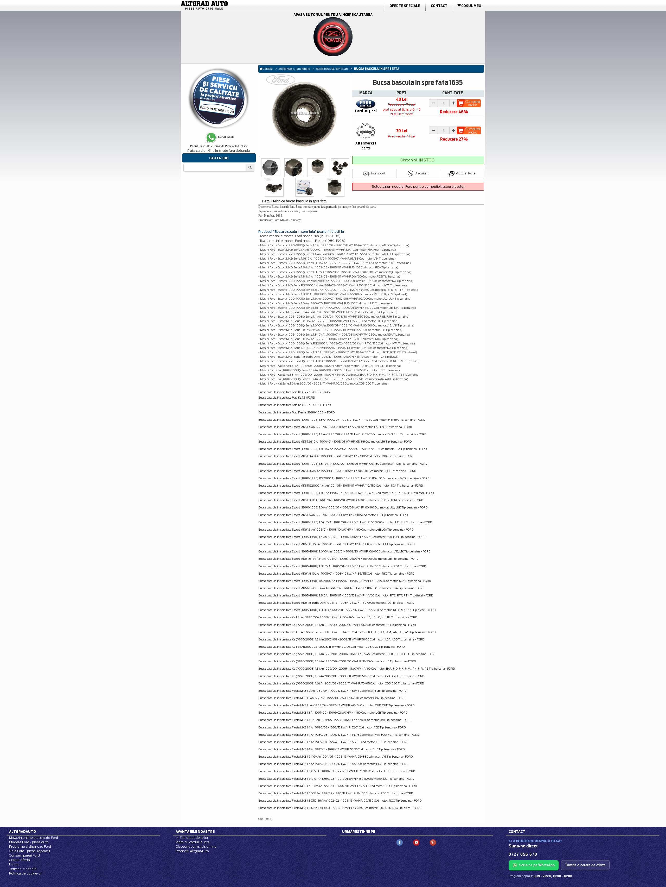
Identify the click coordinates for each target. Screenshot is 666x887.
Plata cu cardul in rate (193, 842)
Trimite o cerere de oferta (585, 865)
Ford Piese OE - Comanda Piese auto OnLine (219, 146)
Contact (439, 6)
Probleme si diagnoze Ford (30, 846)
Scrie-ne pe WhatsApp (537, 865)
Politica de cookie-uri (25, 873)
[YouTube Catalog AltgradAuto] (416, 842)
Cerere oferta (19, 860)
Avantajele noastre (195, 831)
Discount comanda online (196, 846)
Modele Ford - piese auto (29, 842)
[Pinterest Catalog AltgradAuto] (433, 842)
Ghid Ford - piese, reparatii (29, 851)
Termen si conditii (23, 869)
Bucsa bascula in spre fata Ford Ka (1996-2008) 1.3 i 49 (294, 392)
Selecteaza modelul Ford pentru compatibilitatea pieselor (418, 186)
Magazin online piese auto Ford (33, 838)
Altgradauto (22, 831)
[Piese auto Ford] (229, 5)
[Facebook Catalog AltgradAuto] (399, 842)
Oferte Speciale (404, 6)
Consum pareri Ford (24, 855)
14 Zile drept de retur (192, 838)
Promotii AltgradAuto (192, 851)
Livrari (13, 864)
